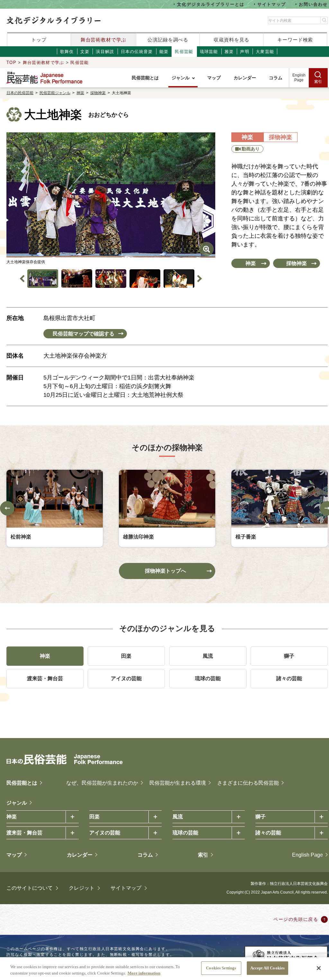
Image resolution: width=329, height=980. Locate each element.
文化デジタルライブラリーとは (210, 4)
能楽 (164, 51)
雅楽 (229, 51)
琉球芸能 (209, 51)
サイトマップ (271, 4)
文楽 (85, 51)
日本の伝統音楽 (137, 51)
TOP (11, 62)
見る (231, 39)
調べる (167, 39)
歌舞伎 (67, 51)
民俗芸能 (184, 51)
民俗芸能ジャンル (55, 93)
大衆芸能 (265, 51)
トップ (39, 39)
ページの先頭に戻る (295, 919)
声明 (244, 51)
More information (144, 973)
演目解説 (105, 51)
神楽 (80, 93)
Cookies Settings (221, 968)
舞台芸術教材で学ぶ (43, 62)
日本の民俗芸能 (19, 93)
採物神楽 (98, 93)
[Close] (319, 968)
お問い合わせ (313, 4)
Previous (23, 278)
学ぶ (104, 39)
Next (198, 278)
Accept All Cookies (267, 968)
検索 (295, 39)
